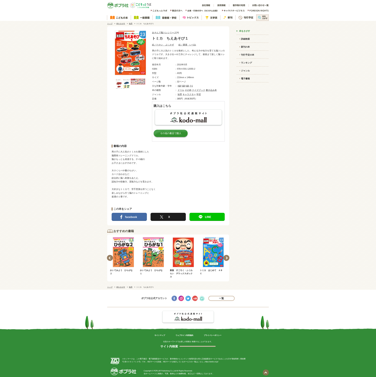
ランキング (246, 62)
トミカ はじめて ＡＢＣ (181, 272)
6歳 (187, 86)
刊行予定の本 (247, 54)
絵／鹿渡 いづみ (187, 44)
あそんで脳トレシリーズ (164, 32)
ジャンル (245, 70)
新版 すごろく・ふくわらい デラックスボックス (151, 273)
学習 (198, 94)
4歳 (179, 86)
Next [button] (226, 258)
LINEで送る (207, 217)
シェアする (129, 217)
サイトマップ (160, 335)
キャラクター (189, 94)
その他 (188, 90)
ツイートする (168, 217)
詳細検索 (245, 39)
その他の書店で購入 (170, 133)
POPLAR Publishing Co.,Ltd (165, 371)
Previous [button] (110, 258)
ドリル (181, 90)
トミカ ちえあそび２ (210, 270)
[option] (123, 256)
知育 (130, 24)
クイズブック (198, 90)
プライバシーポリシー (212, 335)
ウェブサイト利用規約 (184, 335)
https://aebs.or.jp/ (211, 362)
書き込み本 (211, 90)
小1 (191, 86)
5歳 (183, 86)
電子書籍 (245, 78)
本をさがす (120, 24)
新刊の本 (245, 47)
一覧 (221, 298)
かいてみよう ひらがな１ (121, 272)
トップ (110, 24)
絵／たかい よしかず (163, 44)
